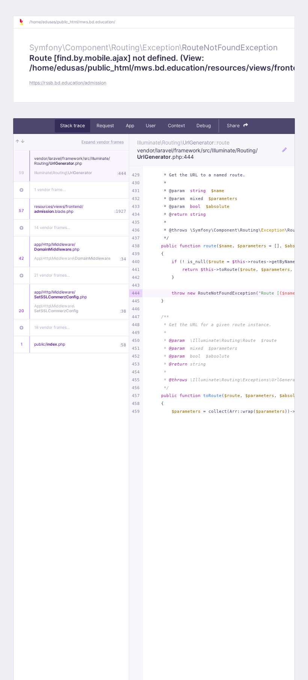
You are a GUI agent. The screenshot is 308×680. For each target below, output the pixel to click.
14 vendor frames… (52, 227)
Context (176, 125)
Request (105, 125)
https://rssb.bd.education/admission (67, 83)
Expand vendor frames (103, 142)
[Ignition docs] (24, 22)
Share (234, 125)
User (151, 125)
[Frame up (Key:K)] (17, 142)
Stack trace (72, 125)
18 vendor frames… (52, 327)
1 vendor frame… (50, 189)
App (130, 125)
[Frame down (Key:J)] (23, 142)
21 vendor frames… (52, 275)
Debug (203, 125)
